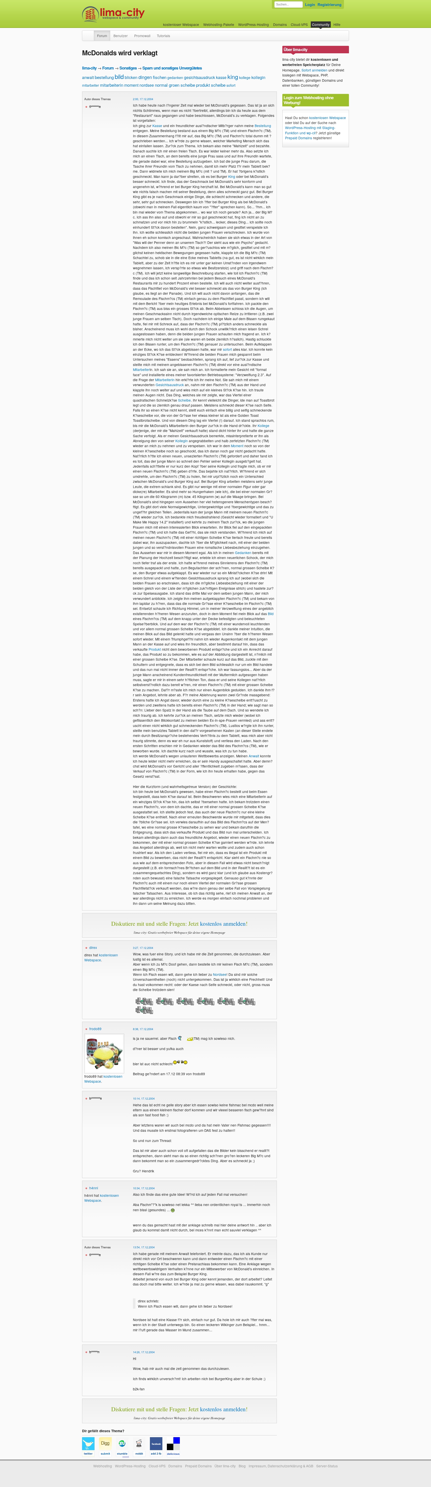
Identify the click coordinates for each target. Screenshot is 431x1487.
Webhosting (102, 1465)
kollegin (258, 77)
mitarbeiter (90, 85)
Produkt (155, 649)
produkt (203, 85)
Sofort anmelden (314, 70)
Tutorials (163, 35)
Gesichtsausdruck (170, 384)
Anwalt (254, 755)
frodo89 (95, 1028)
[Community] (90, 33)
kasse (221, 77)
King (231, 176)
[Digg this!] (107, 1454)
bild (119, 76)
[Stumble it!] (124, 1454)
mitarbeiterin (111, 85)
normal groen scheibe (175, 85)
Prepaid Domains (298, 137)
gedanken (175, 77)
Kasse (157, 125)
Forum (102, 35)
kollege (244, 77)
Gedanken (243, 552)
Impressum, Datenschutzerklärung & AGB (281, 1465)
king (232, 76)
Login (310, 4)
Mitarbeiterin (165, 379)
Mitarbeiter (141, 369)
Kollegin (181, 440)
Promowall (142, 35)
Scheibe (184, 400)
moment (131, 85)
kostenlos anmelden (223, 923)
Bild (271, 613)
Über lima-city (225, 1465)
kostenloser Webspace (181, 24)
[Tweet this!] (90, 1454)
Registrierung (329, 4)
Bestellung (263, 125)
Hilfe (336, 24)
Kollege (263, 425)
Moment (237, 445)
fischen (159, 77)
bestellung (104, 77)
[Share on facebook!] (158, 1454)
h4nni (93, 1187)
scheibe (218, 85)
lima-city (89, 68)
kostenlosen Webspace (327, 117)
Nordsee (219, 974)
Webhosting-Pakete (218, 24)
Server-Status (327, 1465)
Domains (280, 24)
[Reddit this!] (141, 1454)
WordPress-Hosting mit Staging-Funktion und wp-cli (310, 130)
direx (93, 947)
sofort (230, 85)
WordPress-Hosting (253, 24)
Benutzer (120, 35)
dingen (145, 77)
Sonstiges (128, 68)
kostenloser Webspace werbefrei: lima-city (132, 14)
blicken (131, 77)
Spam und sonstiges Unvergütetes (172, 68)
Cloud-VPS (299, 24)
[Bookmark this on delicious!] (175, 1454)
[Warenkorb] (344, 22)
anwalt (88, 77)
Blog (242, 1465)
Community (320, 24)
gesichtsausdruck (199, 77)
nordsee (146, 85)
